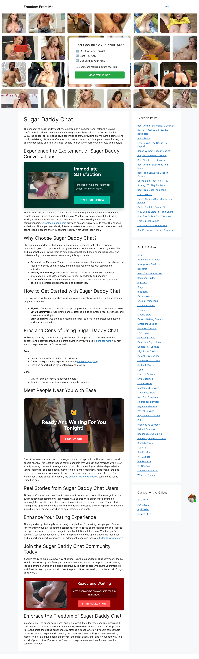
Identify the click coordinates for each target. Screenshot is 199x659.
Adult (140, 255)
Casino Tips (143, 310)
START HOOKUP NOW (92, 200)
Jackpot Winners (146, 365)
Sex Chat (142, 447)
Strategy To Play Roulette (151, 185)
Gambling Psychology (149, 342)
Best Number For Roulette (151, 160)
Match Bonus (144, 194)
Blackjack (142, 291)
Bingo (140, 287)
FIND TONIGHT (73, 438)
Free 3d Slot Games (148, 221)
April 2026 (143, 509)
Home (166, 6)
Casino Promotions (147, 301)
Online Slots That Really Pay (152, 180)
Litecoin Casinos (146, 374)
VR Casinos (143, 466)
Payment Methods (147, 406)
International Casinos (148, 360)
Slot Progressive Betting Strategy (155, 230)
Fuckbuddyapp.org (87, 361)
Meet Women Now (99, 74)
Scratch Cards (145, 443)
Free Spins (143, 333)
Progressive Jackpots (149, 424)
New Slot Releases (147, 397)
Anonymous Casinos (148, 264)
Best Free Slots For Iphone (151, 190)
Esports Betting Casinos (150, 319)
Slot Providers (145, 452)
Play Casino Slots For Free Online (155, 211)
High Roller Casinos (148, 351)
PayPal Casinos (145, 411)
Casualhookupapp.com (53, 223)
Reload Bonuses (146, 429)
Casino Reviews (146, 305)
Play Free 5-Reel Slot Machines (154, 216)
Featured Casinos (146, 328)
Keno (140, 369)
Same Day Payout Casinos (151, 438)
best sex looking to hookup (83, 476)
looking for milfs (102, 340)
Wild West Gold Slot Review (152, 225)
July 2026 (142, 500)
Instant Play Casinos (148, 356)
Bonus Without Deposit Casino (153, 151)
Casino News (144, 296)
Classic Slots (144, 314)
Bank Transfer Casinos (149, 273)
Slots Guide (143, 138)
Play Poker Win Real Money (152, 155)
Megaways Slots (146, 392)
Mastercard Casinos (148, 388)
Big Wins (142, 282)
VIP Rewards (144, 461)
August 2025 (144, 514)
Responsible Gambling (149, 434)
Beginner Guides (146, 278)
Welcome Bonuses (147, 475)
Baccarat (142, 268)
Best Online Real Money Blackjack (155, 125)
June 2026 (143, 504)
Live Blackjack (145, 379)
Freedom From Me (38, 7)
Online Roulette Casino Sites (152, 207)
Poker (140, 420)
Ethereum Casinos (147, 323)
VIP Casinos (143, 456)
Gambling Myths (146, 337)
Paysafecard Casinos (148, 415)
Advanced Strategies (148, 259)
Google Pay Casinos (148, 346)
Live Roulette (144, 383)
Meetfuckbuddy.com (112, 538)
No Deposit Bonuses (148, 401)
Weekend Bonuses (147, 470)
